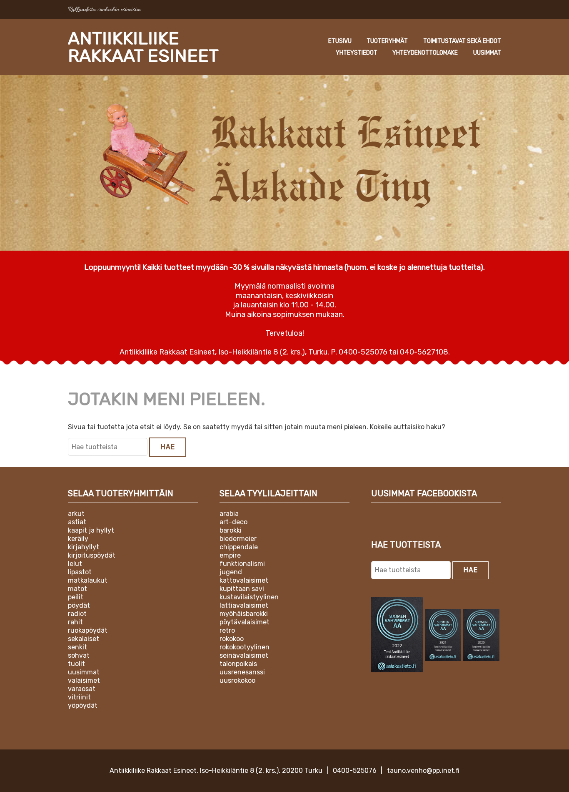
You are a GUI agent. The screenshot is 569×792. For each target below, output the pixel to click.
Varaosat (81, 689)
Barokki (231, 530)
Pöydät (79, 605)
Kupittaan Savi (242, 589)
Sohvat (79, 655)
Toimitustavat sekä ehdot (462, 41)
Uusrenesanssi (242, 672)
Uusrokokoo (237, 680)
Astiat (77, 522)
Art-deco (233, 522)
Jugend (231, 572)
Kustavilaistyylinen (249, 597)
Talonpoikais (238, 664)
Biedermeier (238, 539)
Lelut (75, 564)
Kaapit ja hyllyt (91, 530)
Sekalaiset (83, 639)
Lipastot (80, 572)
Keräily (78, 539)
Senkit (77, 647)
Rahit (75, 622)
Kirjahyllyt (83, 547)
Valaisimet (84, 680)
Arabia (229, 514)
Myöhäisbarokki (244, 614)
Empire (230, 555)
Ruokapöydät (87, 630)
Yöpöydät (82, 705)
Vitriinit (79, 697)
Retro (227, 630)
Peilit (75, 597)
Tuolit (76, 664)
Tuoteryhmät (387, 41)
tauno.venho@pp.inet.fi (423, 770)
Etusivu (340, 41)
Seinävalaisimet (244, 655)
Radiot (77, 614)
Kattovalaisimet (244, 580)
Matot (77, 589)
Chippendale (239, 547)
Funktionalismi (242, 564)
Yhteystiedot (356, 52)
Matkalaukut (87, 580)
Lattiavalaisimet (244, 605)
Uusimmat (487, 52)
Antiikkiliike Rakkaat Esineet (143, 47)
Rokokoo (232, 639)
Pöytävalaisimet (245, 622)
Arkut (76, 514)
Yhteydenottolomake (425, 52)
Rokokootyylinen (245, 647)
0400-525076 (355, 770)
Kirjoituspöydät (91, 555)
